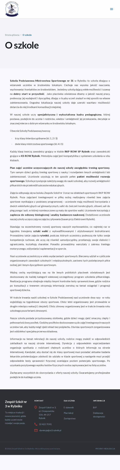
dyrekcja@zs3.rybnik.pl (50, 430)
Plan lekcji (68, 413)
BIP (95, 407)
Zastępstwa (69, 418)
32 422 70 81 (45, 424)
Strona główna (12, 35)
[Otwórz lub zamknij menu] (111, 9)
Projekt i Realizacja (105, 448)
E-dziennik (69, 407)
